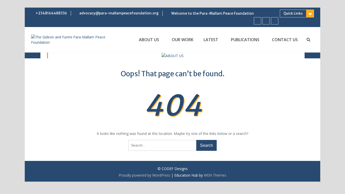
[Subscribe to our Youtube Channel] (266, 21)
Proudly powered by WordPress (144, 175)
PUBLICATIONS (245, 39)
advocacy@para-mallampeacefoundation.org (119, 13)
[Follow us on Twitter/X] (274, 21)
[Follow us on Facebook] (257, 21)
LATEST (211, 39)
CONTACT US (285, 39)
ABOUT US (149, 39)
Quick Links (293, 13)
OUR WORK (182, 39)
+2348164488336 (51, 13)
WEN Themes (215, 175)
